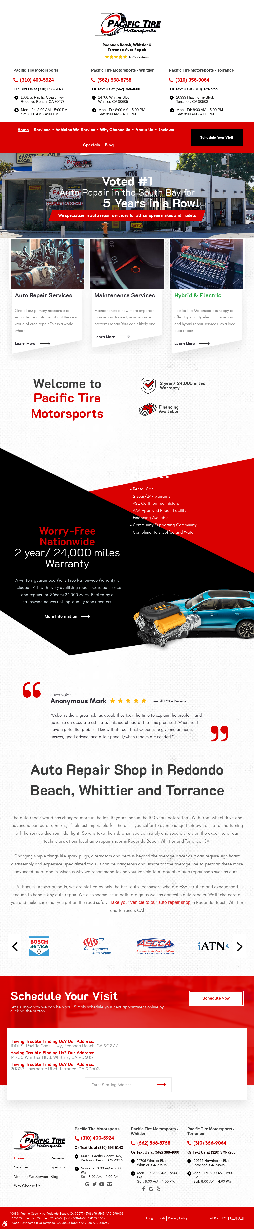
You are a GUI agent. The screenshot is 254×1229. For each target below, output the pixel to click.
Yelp (158, 1190)
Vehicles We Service (75, 129)
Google (87, 1185)
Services (42, 129)
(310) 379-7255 (205, 89)
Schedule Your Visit (216, 137)
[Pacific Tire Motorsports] (127, 24)
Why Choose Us (115, 129)
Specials (91, 145)
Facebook (143, 1190)
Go (163, 1084)
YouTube (102, 1185)
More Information (61, 616)
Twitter (94, 1185)
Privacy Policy (178, 1218)
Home (23, 129)
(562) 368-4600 (128, 89)
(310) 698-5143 (50, 89)
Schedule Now (216, 998)
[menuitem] (23, 130)
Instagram (109, 1185)
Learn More (25, 344)
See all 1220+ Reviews (169, 701)
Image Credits (155, 1218)
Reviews (166, 129)
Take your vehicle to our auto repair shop (150, 902)
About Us (144, 129)
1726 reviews (138, 57)
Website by (227, 1218)
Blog (109, 145)
